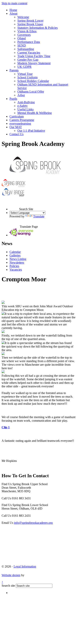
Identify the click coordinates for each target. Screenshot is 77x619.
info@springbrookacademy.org (33, 522)
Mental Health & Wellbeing (34, 113)
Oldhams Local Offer (30, 91)
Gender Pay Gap (27, 59)
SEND (21, 45)
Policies (14, 266)
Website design (11, 575)
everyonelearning (20, 123)
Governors (24, 34)
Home (13, 10)
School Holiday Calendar (33, 81)
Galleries (15, 255)
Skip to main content (14, 3)
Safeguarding (25, 49)
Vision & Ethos (27, 31)
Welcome (23, 17)
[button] (14, 205)
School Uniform (27, 77)
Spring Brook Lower (30, 20)
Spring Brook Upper (30, 24)
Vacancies (15, 269)
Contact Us (16, 134)
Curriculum (16, 116)
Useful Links (25, 109)
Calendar (15, 252)
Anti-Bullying (26, 102)
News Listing (17, 259)
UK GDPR (24, 66)
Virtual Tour (25, 74)
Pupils (13, 98)
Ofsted (21, 38)
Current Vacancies (28, 52)
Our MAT (15, 127)
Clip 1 (6, 427)
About (13, 13)
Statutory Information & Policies (37, 27)
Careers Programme (21, 120)
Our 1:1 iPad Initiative (31, 130)
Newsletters (16, 262)
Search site (8, 585)
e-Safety (22, 105)
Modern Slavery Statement (34, 63)
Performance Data (28, 42)
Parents (14, 70)
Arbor (21, 95)
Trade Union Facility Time (33, 56)
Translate (38, 216)
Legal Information (25, 566)
